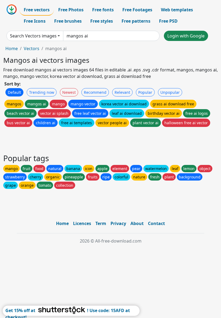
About (137, 223)
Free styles (101, 21)
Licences (82, 223)
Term (100, 223)
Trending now (41, 92)
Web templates (177, 10)
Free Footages (137, 10)
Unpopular (170, 92)
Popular (145, 92)
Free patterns (136, 21)
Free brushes (68, 21)
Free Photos (71, 10)
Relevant (122, 92)
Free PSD (168, 21)
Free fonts (103, 10)
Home (11, 48)
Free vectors (37, 10)
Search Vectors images (33, 36)
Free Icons (35, 21)
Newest (69, 92)
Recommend (95, 92)
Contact (156, 223)
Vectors (31, 48)
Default (14, 92)
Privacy (118, 223)
